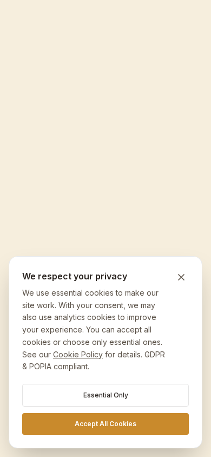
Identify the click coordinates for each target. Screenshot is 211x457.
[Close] (181, 277)
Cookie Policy (78, 354)
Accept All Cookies (105, 424)
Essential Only (105, 395)
